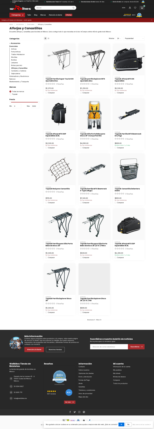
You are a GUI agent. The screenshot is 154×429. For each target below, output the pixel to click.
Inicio (11, 24)
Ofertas (68, 15)
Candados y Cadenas (18, 71)
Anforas (14, 49)
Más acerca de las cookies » (142, 424)
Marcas (43, 15)
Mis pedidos (117, 370)
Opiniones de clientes (86, 373)
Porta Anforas (16, 52)
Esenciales (30, 24)
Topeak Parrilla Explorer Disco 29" (58, 299)
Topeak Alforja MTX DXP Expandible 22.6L (56, 135)
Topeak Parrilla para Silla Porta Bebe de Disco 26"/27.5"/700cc (93, 245)
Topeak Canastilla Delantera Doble (127, 190)
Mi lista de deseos (119, 377)
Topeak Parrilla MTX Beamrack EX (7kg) (128, 135)
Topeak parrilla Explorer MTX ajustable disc (92, 80)
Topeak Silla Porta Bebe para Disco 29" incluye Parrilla (92, 135)
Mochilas (14, 57)
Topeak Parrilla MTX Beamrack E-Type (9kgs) (93, 190)
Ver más (68, 402)
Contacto (82, 367)
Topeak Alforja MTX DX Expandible (124, 80)
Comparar (51, 93)
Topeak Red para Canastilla (58, 189)
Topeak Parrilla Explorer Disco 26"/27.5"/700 (93, 299)
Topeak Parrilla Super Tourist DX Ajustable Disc (60, 80)
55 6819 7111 (18, 392)
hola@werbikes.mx (20, 398)
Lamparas (14, 62)
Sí (121, 424)
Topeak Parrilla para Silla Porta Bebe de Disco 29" (59, 245)
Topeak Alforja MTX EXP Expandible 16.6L (125, 245)
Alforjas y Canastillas (45, 24)
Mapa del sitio (83, 397)
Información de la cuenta (121, 367)
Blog (35, 15)
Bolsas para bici (16, 65)
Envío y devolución (85, 377)
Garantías (82, 387)
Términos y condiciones (87, 390)
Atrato (81, 383)
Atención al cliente (55, 15)
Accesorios (20, 24)
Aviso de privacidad (85, 393)
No (128, 424)
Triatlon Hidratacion (18, 54)
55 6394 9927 (19, 386)
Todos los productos (120, 383)
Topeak (14, 94)
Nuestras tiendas (55, 349)
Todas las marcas (18, 91)
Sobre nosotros (84, 370)
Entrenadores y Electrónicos (19, 76)
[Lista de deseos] (135, 8)
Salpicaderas (15, 73)
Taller (29, 15)
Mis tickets (116, 373)
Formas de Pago (84, 380)
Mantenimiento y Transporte (19, 82)
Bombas (14, 60)
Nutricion (12, 79)
